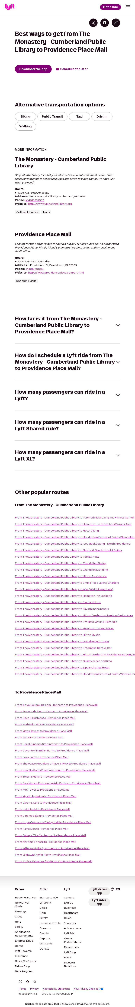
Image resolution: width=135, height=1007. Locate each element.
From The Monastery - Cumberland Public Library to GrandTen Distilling (61, 570)
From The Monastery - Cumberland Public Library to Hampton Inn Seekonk (63, 596)
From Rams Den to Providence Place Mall (41, 829)
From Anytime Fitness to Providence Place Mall (45, 842)
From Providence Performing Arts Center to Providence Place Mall (58, 783)
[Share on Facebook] (104, 23)
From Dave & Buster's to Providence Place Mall (45, 718)
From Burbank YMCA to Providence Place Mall (44, 724)
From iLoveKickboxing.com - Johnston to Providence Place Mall (56, 705)
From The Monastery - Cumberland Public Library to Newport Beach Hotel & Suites (68, 550)
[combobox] (115, 889)
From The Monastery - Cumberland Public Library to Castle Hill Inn (58, 602)
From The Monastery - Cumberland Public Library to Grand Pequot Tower (62, 641)
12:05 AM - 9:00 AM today (33, 193)
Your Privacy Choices (86, 988)
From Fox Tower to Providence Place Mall (42, 789)
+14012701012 (34, 269)
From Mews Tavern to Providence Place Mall (43, 731)
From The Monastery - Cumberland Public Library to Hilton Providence (61, 576)
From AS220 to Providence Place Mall (39, 737)
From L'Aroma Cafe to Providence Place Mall (43, 803)
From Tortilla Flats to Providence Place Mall (43, 776)
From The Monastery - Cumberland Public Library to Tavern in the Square (62, 609)
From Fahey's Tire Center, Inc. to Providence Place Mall (50, 835)
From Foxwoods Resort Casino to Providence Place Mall (51, 711)
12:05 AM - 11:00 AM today (34, 261)
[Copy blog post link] (116, 23)
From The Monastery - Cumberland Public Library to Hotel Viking (57, 530)
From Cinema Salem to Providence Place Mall (44, 816)
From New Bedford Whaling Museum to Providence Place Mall (55, 770)
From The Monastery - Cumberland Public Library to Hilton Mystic (57, 635)
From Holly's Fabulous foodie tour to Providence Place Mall (53, 861)
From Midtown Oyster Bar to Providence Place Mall (48, 855)
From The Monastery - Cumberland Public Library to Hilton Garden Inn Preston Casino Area (74, 615)
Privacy (34, 988)
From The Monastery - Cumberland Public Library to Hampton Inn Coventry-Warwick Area (73, 524)
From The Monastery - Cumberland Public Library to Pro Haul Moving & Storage (66, 622)
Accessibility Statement (56, 988)
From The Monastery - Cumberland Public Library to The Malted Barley (60, 563)
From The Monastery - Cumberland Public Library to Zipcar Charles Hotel (62, 667)
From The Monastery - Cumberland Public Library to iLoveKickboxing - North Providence (72, 543)
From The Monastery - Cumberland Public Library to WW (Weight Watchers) (64, 589)
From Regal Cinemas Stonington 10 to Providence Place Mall (54, 744)
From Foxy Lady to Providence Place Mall (41, 757)
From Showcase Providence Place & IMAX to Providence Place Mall (58, 763)
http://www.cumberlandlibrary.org (50, 204)
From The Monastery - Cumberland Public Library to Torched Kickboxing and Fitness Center (74, 517)
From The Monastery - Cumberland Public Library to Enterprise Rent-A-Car (63, 648)
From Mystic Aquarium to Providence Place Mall (45, 796)
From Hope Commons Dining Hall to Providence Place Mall (53, 822)
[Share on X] (93, 23)
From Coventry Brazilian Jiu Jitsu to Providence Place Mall (52, 750)
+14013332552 (34, 200)
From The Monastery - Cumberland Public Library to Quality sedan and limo (63, 661)
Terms (22, 988)
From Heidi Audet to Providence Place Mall (42, 809)
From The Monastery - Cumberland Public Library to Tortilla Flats (57, 556)
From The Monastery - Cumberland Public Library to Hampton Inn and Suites (64, 628)
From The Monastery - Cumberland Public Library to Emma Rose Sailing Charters (67, 583)
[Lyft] (9, 7)
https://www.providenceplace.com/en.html (56, 272)
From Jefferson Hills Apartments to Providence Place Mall (52, 848)
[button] (128, 7)
